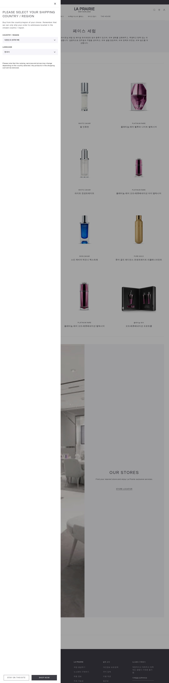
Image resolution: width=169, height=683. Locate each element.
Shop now (44, 678)
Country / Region (11, 35)
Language (7, 47)
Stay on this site (16, 678)
